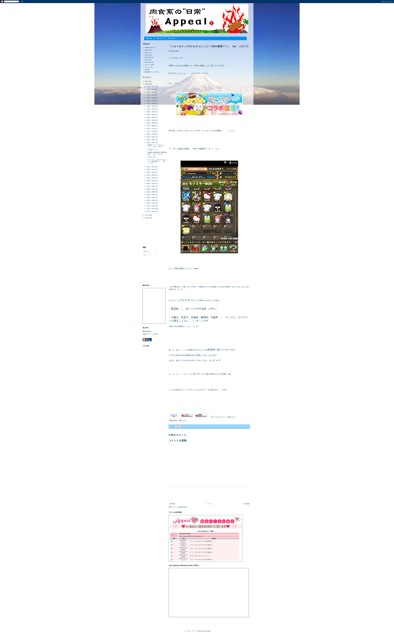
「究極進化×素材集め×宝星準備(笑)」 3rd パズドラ (156, 153)
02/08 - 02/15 (151, 200)
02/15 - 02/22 (151, 197)
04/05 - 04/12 (151, 183)
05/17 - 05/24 (151, 167)
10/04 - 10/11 (151, 112)
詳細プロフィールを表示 (150, 334)
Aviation (147, 55)
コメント (148, 255)
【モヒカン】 (160, 38)
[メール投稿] (172, 426)
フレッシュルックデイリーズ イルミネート (191, 536)
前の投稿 (246, 504)
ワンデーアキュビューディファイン (199, 556)
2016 (147, 81)
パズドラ (147, 64)
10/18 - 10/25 (151, 106)
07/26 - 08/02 (151, 126)
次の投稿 (172, 504)
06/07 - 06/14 (151, 137)
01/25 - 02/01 (151, 206)
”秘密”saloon (148, 47)
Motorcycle (148, 62)
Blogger (207, 631)
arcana (146, 52)
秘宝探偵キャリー (150, 72)
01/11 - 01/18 (151, 211)
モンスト (147, 67)
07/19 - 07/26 (151, 128)
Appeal (146, 50)
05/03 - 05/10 (151, 172)
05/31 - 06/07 (151, 140)
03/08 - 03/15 (151, 189)
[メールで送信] (176, 426)
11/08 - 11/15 (151, 98)
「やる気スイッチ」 (152, 149)
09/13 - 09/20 (151, 114)
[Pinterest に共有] (184, 426)
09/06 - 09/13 (151, 117)
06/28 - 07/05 (151, 134)
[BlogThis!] (178, 426)
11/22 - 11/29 (151, 92)
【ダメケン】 (171, 38)
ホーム (209, 504)
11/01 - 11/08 (151, 100)
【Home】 (149, 38)
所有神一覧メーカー (218, 349)
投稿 (146, 251)
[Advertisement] (209, 495)
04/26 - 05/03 (151, 175)
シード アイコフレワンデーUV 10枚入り (201, 541)
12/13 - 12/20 (151, 89)
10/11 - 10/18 (151, 109)
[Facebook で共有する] (182, 426)
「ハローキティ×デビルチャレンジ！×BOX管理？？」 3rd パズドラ (156, 161)
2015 (147, 84)
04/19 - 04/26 (151, 178)
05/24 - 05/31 (151, 142)
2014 (147, 215)
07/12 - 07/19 (151, 131)
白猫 (145, 69)
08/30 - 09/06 (151, 120)
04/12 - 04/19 (151, 180)
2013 (147, 218)
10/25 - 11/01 (151, 103)
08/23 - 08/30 (151, 123)
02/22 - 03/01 (151, 195)
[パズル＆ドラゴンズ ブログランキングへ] (187, 417)
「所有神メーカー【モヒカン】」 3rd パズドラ (154, 146)
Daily (146, 60)
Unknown (148, 331)
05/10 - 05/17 (151, 169)
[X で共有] (180, 426)
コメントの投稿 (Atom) (179, 507)
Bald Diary (147, 57)
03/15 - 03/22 (151, 186)
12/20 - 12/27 (151, 86)
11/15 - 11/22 (151, 95)
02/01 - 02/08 (151, 203)
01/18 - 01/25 (151, 209)
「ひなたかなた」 (152, 157)
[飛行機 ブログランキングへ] (201, 417)
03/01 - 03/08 (151, 192)
